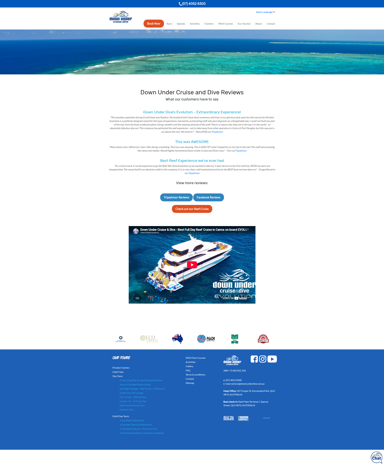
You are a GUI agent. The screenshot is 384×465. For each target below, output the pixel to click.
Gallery (189, 366)
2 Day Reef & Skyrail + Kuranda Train (138, 428)
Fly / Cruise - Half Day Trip (133, 397)
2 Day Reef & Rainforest (132, 420)
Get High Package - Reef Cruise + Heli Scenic (142, 388)
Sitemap (190, 382)
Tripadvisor (217, 131)
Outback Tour (127, 409)
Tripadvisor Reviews (176, 197)
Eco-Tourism (244, 23)
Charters (209, 23)
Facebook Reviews (208, 197)
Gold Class (118, 371)
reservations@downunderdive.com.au (245, 383)
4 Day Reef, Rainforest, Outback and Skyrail (142, 432)
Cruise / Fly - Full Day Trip (133, 401)
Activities (195, 23)
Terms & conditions (195, 374)
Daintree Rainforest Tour (132, 405)
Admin (266, 417)
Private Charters (121, 367)
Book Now (153, 23)
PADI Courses (225, 23)
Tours (169, 23)
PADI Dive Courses (196, 357)
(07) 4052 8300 (194, 4)
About (258, 23)
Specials (181, 23)
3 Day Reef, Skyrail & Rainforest (136, 424)
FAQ (188, 370)
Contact (271, 23)
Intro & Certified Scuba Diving (135, 384)
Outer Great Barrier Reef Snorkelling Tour (141, 380)
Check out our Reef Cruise (192, 208)
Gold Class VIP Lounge (131, 392)
